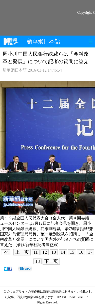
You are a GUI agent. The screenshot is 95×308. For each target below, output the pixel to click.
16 (81, 252)
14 (63, 252)
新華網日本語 (43, 41)
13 (53, 252)
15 (72, 252)
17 (90, 252)
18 (37, 261)
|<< (6, 252)
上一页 (22, 252)
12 (44, 252)
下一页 (51, 261)
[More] (25, 268)
